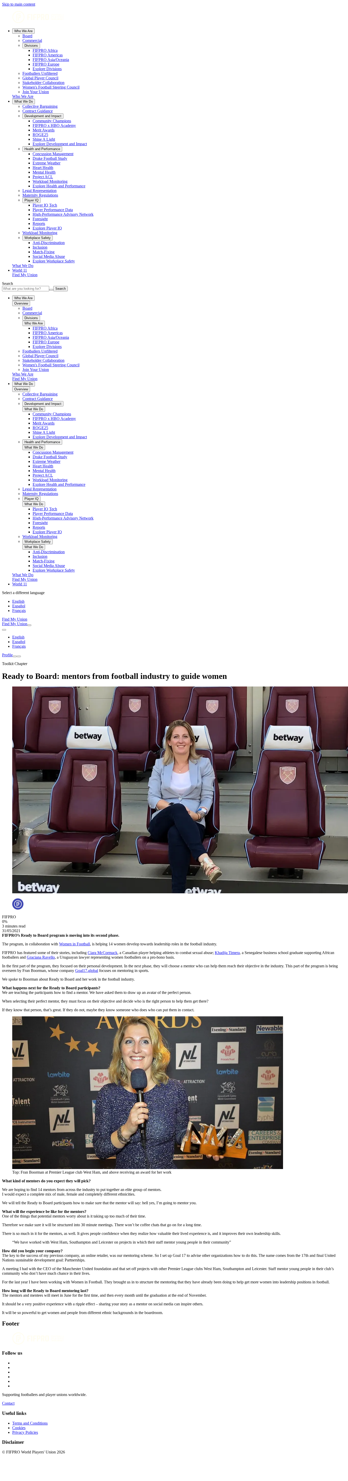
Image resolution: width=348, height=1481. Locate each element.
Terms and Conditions (30, 1423)
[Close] (19, 656)
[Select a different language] (4, 630)
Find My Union (24, 275)
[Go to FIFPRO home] (174, 17)
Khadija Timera (227, 952)
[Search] (29, 625)
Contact (8, 1403)
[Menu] (15, 656)
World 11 (19, 270)
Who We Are (23, 31)
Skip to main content (18, 4)
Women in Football (74, 944)
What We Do (23, 101)
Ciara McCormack (102, 952)
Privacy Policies (25, 1432)
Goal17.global (86, 970)
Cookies (18, 1428)
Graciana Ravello (41, 957)
